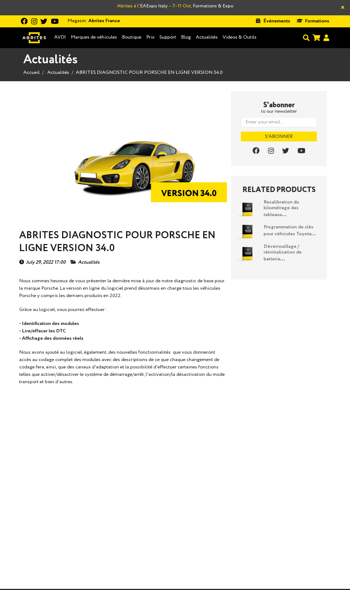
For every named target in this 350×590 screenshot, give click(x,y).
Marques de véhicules (94, 37)
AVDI (60, 37)
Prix (150, 37)
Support (167, 37)
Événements (276, 21)
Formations (317, 21)
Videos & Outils (239, 37)
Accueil (31, 72)
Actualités (207, 37)
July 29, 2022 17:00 (46, 262)
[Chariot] (316, 37)
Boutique (131, 37)
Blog (186, 37)
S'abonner (279, 136)
